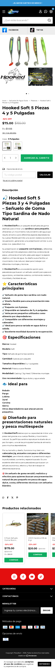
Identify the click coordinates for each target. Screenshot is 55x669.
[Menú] (4, 11)
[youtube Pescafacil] (32, 577)
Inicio (4, 101)
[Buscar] (49, 20)
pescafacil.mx (18, 244)
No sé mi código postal (12, 180)
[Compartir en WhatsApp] (3, 497)
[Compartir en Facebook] (7, 497)
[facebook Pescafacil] (23, 577)
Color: (10, 139)
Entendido (44, 664)
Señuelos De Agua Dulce (19, 101)
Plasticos (34, 101)
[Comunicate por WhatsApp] (45, 12)
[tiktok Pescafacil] (41, 577)
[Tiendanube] (27, 656)
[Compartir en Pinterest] (17, 497)
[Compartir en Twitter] (12, 497)
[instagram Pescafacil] (14, 577)
